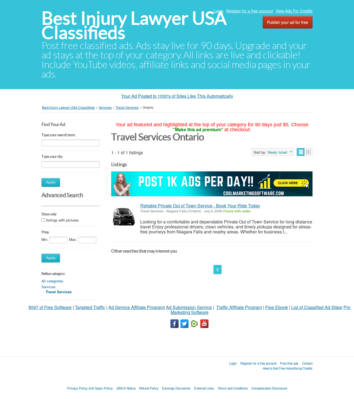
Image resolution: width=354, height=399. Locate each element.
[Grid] (308, 152)
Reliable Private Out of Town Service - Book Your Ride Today (200, 205)
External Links (204, 388)
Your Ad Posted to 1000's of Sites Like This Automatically (177, 96)
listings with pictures (62, 220)
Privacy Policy (77, 388)
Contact (307, 363)
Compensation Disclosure (269, 388)
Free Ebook (276, 307)
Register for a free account (249, 11)
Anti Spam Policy (100, 388)
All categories (52, 281)
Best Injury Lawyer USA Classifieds (134, 25)
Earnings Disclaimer (176, 388)
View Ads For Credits (294, 11)
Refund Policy (148, 388)
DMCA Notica (126, 388)
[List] (301, 152)
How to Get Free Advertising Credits (288, 368)
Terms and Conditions (233, 388)
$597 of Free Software (50, 307)
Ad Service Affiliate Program (136, 307)
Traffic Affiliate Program (239, 307)
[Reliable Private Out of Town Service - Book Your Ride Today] (124, 215)
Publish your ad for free (287, 22)
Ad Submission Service (189, 307)
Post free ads (289, 363)
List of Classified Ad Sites (316, 307)
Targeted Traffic (90, 307)
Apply (51, 182)
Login (218, 11)
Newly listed (277, 152)
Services (48, 286)
